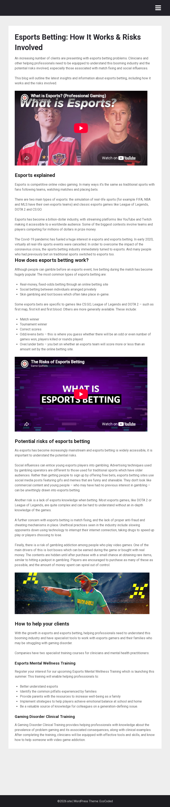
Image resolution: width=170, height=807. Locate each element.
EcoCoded (106, 801)
